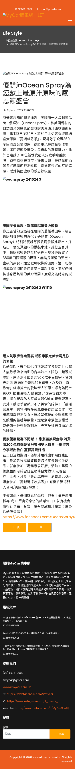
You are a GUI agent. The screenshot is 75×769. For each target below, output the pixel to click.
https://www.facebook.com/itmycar (30, 694)
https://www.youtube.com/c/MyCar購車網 (42, 708)
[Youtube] (37, 4)
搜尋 (5, 727)
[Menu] (70, 19)
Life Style (8, 110)
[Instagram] (44, 4)
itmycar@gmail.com (49, 9)
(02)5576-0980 (24, 9)
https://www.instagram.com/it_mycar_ (32, 701)
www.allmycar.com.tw (17, 687)
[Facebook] (30, 4)
